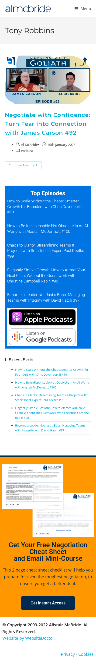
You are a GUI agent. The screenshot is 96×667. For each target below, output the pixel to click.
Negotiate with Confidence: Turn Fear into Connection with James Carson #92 (47, 124)
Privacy (68, 654)
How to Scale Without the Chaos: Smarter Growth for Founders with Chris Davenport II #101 (45, 207)
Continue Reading (25, 164)
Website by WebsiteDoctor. (28, 638)
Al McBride (29, 144)
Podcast (27, 150)
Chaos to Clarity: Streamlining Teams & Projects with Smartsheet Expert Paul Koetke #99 (45, 251)
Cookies (86, 654)
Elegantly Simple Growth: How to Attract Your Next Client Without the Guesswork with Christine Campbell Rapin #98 (46, 275)
